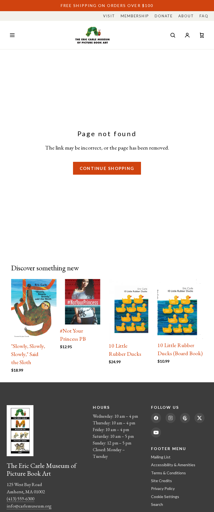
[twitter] (199, 418)
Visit (109, 16)
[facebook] (156, 418)
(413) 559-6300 (20, 499)
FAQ (204, 16)
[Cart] (201, 35)
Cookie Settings (165, 496)
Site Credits (161, 480)
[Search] (172, 35)
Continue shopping (107, 168)
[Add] (48, 331)
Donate (164, 16)
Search (157, 504)
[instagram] (171, 418)
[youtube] (156, 432)
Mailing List (161, 457)
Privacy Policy (163, 488)
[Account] (187, 35)
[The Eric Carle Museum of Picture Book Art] (92, 35)
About (186, 16)
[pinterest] (185, 418)
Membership (135, 16)
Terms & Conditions (168, 472)
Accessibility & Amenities (173, 464)
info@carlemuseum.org (29, 506)
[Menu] (12, 35)
